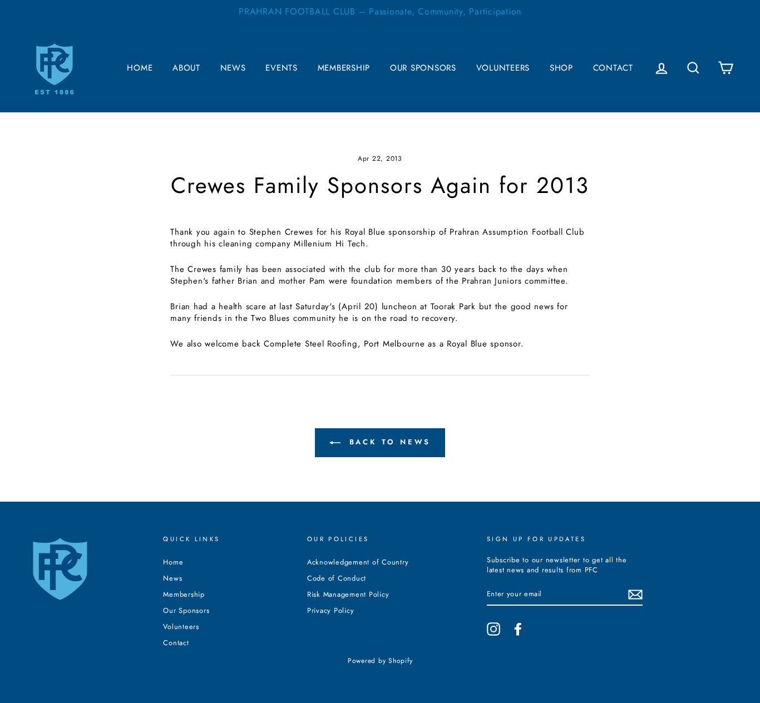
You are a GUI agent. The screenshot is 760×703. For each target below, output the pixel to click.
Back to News (388, 442)
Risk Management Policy (348, 594)
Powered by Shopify (380, 661)
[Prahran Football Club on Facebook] (518, 629)
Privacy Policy (330, 610)
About (186, 68)
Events (281, 68)
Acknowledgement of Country (358, 562)
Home (139, 68)
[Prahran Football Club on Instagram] (493, 629)
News (233, 68)
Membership (344, 68)
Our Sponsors (423, 68)
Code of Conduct (336, 578)
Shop (561, 68)
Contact (613, 68)
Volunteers (503, 68)
